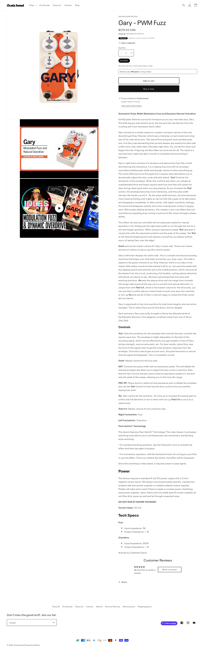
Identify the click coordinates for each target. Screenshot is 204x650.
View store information (131, 105)
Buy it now (148, 88)
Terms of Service (112, 606)
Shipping (121, 33)
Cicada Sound (19, 645)
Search (99, 606)
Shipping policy (145, 606)
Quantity (122, 47)
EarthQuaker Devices (128, 16)
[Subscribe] (53, 622)
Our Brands (67, 606)
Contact (89, 606)
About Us (79, 606)
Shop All (56, 606)
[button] (33, 5)
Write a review (169, 569)
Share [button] (124, 581)
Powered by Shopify (32, 645)
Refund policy (129, 606)
